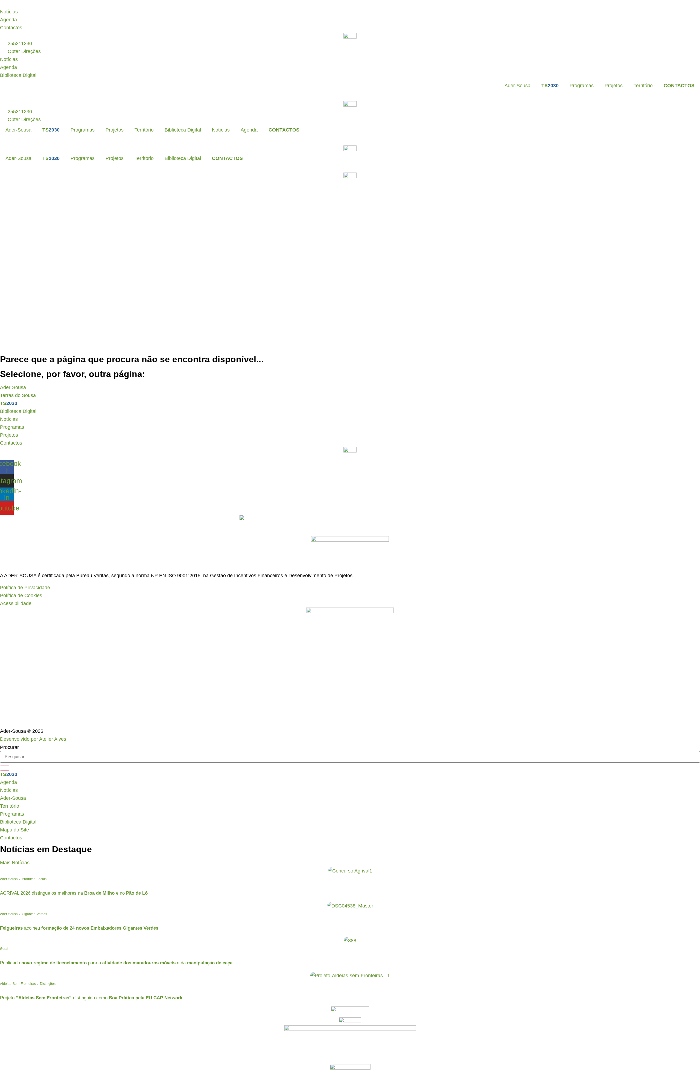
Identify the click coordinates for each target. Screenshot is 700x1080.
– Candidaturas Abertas (163, 4)
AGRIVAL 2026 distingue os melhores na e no (74, 893)
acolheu (79, 928)
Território (643, 85)
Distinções (48, 984)
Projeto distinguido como (91, 997)
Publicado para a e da (116, 962)
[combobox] (350, 757)
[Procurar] (4, 768)
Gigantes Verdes (34, 914)
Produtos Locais (34, 879)
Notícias (221, 130)
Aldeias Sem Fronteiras (18, 984)
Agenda (249, 130)
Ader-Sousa (517, 85)
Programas (582, 85)
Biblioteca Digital (183, 130)
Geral (4, 949)
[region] (350, 4)
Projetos (614, 85)
